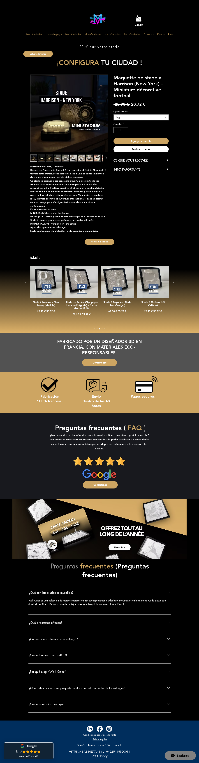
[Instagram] (109, 729)
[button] (139, 18)
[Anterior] (25, 282)
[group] (99, 294)
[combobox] (141, 117)
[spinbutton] (120, 130)
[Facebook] (100, 729)
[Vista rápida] (46, 282)
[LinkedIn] (90, 729)
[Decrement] (116, 130)
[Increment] (125, 130)
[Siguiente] (174, 282)
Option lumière (121, 111)
